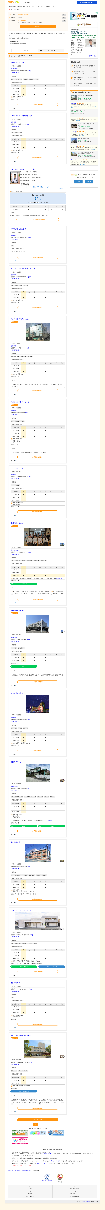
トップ (30, 1188)
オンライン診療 (23, 169)
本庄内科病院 (15, 842)
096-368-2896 (15, 279)
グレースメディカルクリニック (22, 910)
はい (78, 181)
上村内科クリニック (18, 523)
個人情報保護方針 (74, 1196)
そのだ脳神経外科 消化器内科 (21, 1035)
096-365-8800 (15, 239)
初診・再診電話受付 (52, 966)
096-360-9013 (15, 937)
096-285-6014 (15, 478)
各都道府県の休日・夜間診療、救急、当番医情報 (84, 84)
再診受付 (52, 826)
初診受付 (24, 583)
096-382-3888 (15, 554)
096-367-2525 (15, 350)
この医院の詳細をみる (37, 104)
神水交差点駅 (14, 69)
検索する (38, 26)
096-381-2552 (15, 991)
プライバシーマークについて (47, 1180)
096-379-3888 (15, 1064)
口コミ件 (15, 321)
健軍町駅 (13, 122)
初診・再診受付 (24, 966)
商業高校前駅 (14, 786)
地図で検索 (51, 50)
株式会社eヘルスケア (46, 1153)
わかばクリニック (17, 468)
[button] (72, 43)
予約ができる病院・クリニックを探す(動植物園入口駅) (85, 78)
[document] (38, 85)
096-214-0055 (15, 73)
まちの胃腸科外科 (17, 693)
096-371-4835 (15, 641)
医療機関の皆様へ (87, 2)
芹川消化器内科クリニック (20, 402)
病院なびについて (74, 1193)
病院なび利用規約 (30, 1196)
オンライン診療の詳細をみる (37, 219)
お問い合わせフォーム (43, 1163)
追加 (64, 17)
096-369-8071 (15, 722)
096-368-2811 (15, 869)
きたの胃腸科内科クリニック (21, 319)
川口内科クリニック (18, 62)
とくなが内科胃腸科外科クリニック (23, 268)
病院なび (13, 1)
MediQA (30, 1193)
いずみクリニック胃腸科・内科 (22, 116)
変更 (64, 15)
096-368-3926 (15, 415)
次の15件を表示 (38, 1119)
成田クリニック (16, 762)
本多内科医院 (15, 983)
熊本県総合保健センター (19, 229)
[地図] (29, 70)
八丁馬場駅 (14, 637)
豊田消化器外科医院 (18, 610)
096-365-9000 (15, 126)
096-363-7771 (15, 790)
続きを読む (59, 578)
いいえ (89, 181)
